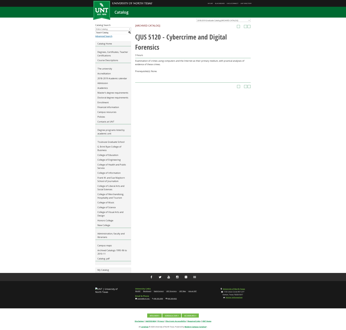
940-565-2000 (158, 299)
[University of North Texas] (132, 1)
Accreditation (104, 73)
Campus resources (106, 112)
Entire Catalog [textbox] (101, 29)
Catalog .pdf (103, 258)
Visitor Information (234, 297)
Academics (102, 88)
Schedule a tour (171, 315)
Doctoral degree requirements (112, 97)
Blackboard (220, 3)
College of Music (105, 202)
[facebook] (151, 277)
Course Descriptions (107, 60)
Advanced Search (103, 36)
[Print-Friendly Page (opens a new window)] (245, 26)
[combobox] (224, 20)
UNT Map (182, 291)
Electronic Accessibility (176, 321)
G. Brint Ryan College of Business (109, 148)
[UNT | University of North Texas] (109, 290)
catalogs (145, 327)
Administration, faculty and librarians (111, 235)
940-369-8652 (172, 299)
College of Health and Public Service (111, 166)
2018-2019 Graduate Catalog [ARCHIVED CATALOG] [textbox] (217, 20)
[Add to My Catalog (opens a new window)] (238, 26)
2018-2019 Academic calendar (112, 78)
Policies (101, 116)
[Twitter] (160, 277)
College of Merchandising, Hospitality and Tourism (110, 196)
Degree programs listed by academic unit (111, 132)
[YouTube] (168, 277)
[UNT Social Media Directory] (194, 277)
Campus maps (104, 245)
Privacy (161, 321)
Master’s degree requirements (112, 92)
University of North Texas (234, 289)
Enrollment (103, 102)
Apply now (154, 315)
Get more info (189, 315)
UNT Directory (246, 3)
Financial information (108, 107)
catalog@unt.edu (143, 299)
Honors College (105, 220)
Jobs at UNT (192, 291)
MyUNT (210, 3)
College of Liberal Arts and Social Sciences (110, 188)
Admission (102, 83)
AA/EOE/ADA (151, 321)
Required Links (194, 321)
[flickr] (186, 277)
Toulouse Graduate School (110, 141)
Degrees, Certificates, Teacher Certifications (112, 54)
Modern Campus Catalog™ (196, 327)
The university (104, 68)
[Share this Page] (241, 26)
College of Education (107, 155)
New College (103, 225)
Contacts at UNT (105, 121)
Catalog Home (104, 43)
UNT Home (206, 321)
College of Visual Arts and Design (110, 214)
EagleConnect (232, 3)
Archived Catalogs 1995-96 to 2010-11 (112, 252)
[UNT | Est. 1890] (101, 10)
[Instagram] (177, 277)
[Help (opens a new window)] (248, 26)
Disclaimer (139, 321)
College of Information (109, 172)
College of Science (106, 207)
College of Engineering (109, 159)
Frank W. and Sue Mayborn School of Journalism (111, 179)
